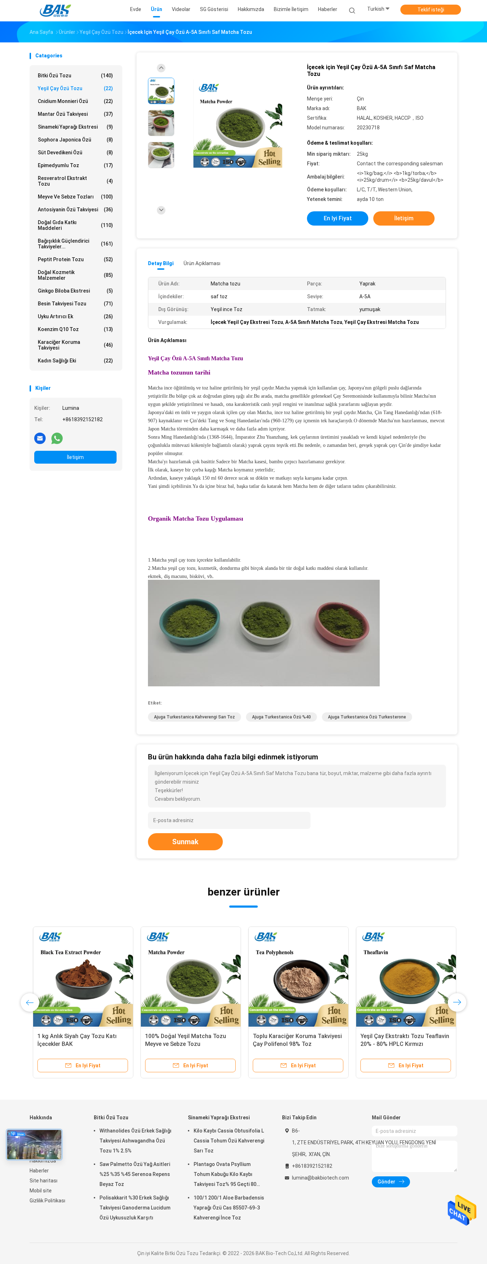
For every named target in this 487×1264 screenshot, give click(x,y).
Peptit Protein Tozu (75, 259)
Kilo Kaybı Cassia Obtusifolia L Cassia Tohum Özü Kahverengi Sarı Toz (229, 1141)
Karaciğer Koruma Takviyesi (75, 345)
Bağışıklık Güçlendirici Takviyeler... (75, 243)
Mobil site (41, 1190)
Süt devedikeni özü (75, 152)
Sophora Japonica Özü (75, 140)
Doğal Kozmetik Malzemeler (75, 275)
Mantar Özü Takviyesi (75, 114)
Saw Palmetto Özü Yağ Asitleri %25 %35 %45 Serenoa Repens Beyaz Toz (134, 1174)
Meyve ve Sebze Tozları (75, 197)
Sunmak (185, 841)
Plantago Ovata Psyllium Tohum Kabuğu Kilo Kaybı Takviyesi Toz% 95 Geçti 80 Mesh (225, 1175)
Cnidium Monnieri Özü (75, 101)
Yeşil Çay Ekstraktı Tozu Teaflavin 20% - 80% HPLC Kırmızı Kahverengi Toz (401, 1044)
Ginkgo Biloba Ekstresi (75, 291)
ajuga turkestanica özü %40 (281, 716)
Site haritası (43, 1180)
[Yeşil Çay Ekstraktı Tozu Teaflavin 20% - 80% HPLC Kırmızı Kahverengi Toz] (403, 977)
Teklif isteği (430, 9)
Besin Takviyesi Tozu (75, 303)
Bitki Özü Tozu (75, 75)
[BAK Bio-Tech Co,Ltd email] (40, 438)
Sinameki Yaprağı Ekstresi (75, 127)
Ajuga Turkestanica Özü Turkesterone (367, 716)
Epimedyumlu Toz (75, 165)
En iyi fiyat (338, 218)
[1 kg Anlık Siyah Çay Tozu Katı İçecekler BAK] (80, 977)
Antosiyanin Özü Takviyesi (75, 209)
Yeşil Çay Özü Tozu (75, 88)
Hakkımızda (43, 1161)
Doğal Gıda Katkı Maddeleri (75, 225)
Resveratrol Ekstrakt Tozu (75, 181)
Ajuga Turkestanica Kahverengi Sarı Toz (194, 716)
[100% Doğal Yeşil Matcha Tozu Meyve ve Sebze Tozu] (187, 977)
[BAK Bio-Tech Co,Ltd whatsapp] (57, 438)
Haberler (39, 1170)
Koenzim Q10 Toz (75, 329)
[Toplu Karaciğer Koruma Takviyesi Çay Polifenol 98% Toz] (295, 977)
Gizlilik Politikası (47, 1200)
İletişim (75, 457)
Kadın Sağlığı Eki (75, 360)
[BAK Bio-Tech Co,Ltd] (57, 10)
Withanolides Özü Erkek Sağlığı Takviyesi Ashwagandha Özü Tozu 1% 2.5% (135, 1141)
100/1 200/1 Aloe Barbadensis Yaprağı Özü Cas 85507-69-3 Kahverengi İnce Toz (229, 1208)
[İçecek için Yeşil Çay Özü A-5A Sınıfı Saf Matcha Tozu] (238, 123)
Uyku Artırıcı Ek (75, 316)
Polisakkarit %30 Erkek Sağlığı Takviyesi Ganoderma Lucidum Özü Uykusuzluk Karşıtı (134, 1208)
